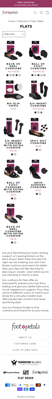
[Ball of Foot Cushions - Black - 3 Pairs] (38, 75)
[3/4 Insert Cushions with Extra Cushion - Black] (12, 154)
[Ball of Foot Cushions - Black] (32, 75)
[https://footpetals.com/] (40, 372)
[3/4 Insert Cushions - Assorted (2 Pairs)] (42, 112)
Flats (33, 21)
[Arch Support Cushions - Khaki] (40, 194)
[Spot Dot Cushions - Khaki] (40, 150)
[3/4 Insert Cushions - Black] (35, 112)
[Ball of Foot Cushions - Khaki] (35, 75)
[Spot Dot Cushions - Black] (37, 150)
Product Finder (21, 307)
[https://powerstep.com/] (11, 373)
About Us (25, 337)
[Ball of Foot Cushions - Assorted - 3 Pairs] (45, 75)
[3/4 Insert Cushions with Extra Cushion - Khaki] (15, 154)
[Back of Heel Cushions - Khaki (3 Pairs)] (20, 75)
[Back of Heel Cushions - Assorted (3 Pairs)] (14, 75)
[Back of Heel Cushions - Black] (7, 75)
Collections (23, 21)
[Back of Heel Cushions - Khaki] (10, 75)
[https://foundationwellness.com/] (26, 362)
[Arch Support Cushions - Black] (37, 194)
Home (11, 21)
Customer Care (25, 344)
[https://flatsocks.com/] (26, 378)
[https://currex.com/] (26, 372)
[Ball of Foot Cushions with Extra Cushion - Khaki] (15, 198)
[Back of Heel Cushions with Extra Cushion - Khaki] (15, 243)
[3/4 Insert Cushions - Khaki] (38, 112)
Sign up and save (25, 350)
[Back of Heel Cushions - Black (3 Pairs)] (17, 75)
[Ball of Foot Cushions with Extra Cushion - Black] (12, 198)
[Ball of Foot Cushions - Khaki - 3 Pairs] (42, 75)
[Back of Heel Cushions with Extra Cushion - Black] (12, 243)
